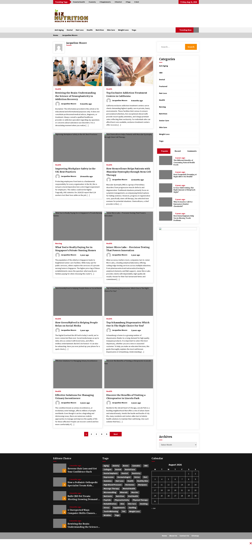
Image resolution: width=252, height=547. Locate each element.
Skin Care (111, 30)
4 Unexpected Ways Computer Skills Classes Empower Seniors (81, 512)
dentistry (136, 473)
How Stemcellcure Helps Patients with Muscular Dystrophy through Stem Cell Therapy (128, 171)
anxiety (116, 465)
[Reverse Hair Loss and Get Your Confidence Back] (59, 468)
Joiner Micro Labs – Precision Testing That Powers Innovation (128, 249)
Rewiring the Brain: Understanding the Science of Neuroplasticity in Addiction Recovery (75, 96)
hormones (129, 485)
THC (123, 511)
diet (145, 477)
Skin (122, 504)
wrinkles (107, 515)
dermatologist (123, 477)
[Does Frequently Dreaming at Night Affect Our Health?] (165, 174)
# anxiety (92, 2)
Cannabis (136, 465)
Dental (70, 30)
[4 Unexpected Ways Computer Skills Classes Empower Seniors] (59, 509)
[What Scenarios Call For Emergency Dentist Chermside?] (165, 202)
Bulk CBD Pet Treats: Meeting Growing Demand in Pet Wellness (84, 498)
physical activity (122, 500)
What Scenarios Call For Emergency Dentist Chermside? (183, 204)
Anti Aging (59, 30)
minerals (123, 492)
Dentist (125, 473)
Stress (106, 507)
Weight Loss (123, 30)
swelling (132, 507)
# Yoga (128, 2)
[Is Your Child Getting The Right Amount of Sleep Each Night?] (165, 188)
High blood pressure (112, 485)
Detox (137, 477)
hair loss (120, 481)
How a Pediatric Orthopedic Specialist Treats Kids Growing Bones (83, 484)
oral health (133, 496)
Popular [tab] (164, 151)
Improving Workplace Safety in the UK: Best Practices (75, 170)
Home (164, 536)
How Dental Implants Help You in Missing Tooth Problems (184, 218)
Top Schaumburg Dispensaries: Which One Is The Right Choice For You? (127, 324)
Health (90, 30)
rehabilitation (110, 504)
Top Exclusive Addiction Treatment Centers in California (126, 94)
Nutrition (100, 30)
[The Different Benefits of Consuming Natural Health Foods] (165, 160)
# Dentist (118, 2)
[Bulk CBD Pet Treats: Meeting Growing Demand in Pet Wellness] (59, 495)
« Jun (154, 508)
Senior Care (164, 120)
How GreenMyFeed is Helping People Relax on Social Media (76, 324)
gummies (108, 481)
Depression (109, 477)
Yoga (134, 30)
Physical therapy (140, 500)
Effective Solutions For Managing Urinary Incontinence (74, 397)
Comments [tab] (192, 151)
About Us (173, 536)
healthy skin (142, 481)
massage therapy (111, 488)
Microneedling (110, 492)
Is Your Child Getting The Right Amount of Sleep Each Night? (184, 190)
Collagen (107, 469)
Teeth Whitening (111, 511)
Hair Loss (80, 30)
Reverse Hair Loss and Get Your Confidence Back (82, 470)
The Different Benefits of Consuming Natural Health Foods (184, 162)
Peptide (107, 500)
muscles (134, 492)
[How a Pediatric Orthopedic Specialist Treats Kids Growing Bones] (59, 482)
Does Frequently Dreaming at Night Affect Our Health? (185, 176)
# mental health (79, 2)
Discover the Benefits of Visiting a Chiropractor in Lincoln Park (125, 397)
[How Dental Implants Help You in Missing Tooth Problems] (165, 216)
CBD (160, 72)
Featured (163, 86)
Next (116, 434)
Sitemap (195, 536)
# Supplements (105, 2)
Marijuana (142, 485)
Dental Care (130, 469)
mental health (129, 488)
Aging (106, 465)
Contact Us (184, 536)
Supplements (119, 507)
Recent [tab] (178, 151)
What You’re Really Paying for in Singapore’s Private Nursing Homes (75, 249)
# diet (136, 2)
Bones (125, 465)
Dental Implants (111, 473)
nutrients (108, 496)
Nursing (58, 243)
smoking (144, 504)
